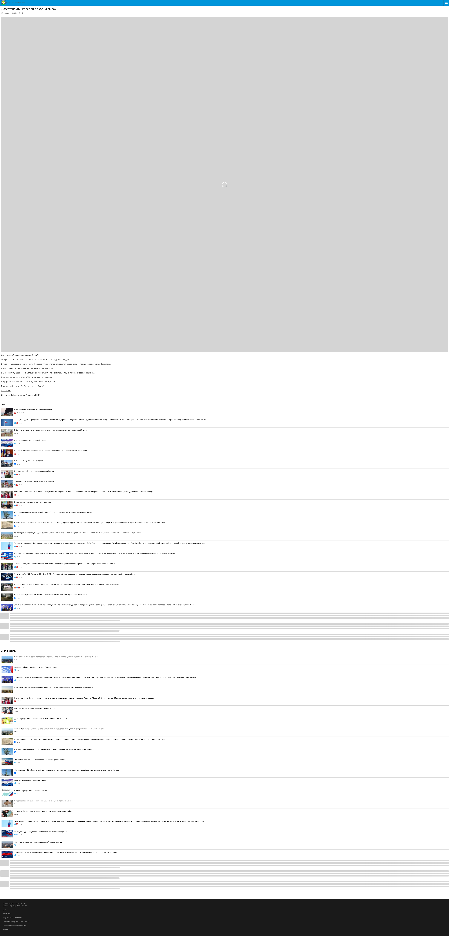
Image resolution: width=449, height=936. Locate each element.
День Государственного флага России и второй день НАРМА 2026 (40, 719)
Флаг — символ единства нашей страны (30, 440)
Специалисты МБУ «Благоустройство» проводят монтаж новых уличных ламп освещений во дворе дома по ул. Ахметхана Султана (66, 770)
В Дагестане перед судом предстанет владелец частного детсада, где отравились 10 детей (50, 430)
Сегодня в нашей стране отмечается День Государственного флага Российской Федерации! (50, 450)
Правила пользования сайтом (15, 926)
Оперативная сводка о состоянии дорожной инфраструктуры (38, 842)
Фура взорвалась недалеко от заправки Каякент (33, 409)
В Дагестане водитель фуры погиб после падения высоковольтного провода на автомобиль (50, 594)
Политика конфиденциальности (16, 922)
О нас (5, 910)
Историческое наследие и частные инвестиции (32, 502)
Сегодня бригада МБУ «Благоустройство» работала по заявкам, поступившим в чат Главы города (53, 512)
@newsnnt (6, 390)
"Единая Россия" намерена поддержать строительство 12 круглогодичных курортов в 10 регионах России (56, 657)
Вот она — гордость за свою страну (28, 461)
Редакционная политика (12, 918)
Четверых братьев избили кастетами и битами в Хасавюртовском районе (43, 811)
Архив (5, 930)
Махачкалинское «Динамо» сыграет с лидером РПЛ (34, 708)
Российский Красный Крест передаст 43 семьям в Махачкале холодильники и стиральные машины (53, 688)
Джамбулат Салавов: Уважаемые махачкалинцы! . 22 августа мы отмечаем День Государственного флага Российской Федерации (65, 852)
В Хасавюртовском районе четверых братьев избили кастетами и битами (43, 801)
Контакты (7, 914)
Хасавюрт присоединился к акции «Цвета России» (34, 481)
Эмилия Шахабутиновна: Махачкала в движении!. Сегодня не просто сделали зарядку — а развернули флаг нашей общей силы (65, 564)
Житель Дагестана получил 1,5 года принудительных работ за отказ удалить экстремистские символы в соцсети (59, 729)
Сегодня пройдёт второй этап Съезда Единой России (35, 667)
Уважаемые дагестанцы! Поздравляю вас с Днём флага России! (39, 760)
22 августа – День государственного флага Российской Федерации (40, 832)
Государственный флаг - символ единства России (34, 471)
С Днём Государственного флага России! (30, 791)
